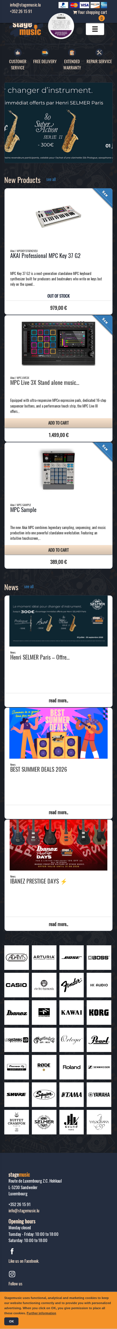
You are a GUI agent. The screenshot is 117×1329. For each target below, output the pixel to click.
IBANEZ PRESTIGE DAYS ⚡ (38, 881)
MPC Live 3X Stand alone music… (44, 382)
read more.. (58, 700)
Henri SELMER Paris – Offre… (40, 657)
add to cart (58, 422)
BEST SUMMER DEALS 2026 (38, 769)
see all (51, 179)
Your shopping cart (92, 15)
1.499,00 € (58, 434)
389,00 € (58, 561)
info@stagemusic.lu (24, 1210)
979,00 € (58, 307)
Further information (41, 1313)
